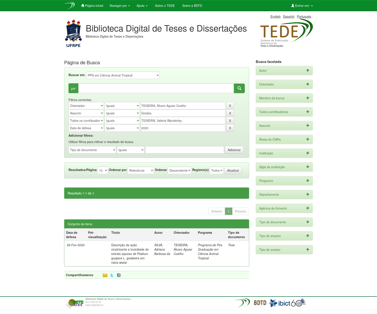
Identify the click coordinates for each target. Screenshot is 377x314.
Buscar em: (77, 75)
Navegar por (119, 5)
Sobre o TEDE (164, 5)
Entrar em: (302, 5)
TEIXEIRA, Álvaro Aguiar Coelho (183, 249)
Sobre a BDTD (191, 5)
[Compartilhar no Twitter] (112, 275)
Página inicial (93, 5)
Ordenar (161, 169)
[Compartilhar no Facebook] (119, 275)
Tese (231, 245)
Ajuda (141, 5)
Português (304, 16)
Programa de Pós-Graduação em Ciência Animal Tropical (210, 251)
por (73, 88)
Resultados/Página (83, 169)
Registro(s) (200, 169)
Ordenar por (118, 169)
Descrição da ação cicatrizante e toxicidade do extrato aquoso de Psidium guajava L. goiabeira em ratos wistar (130, 254)
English (276, 16)
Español (288, 16)
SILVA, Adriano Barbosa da (162, 249)
